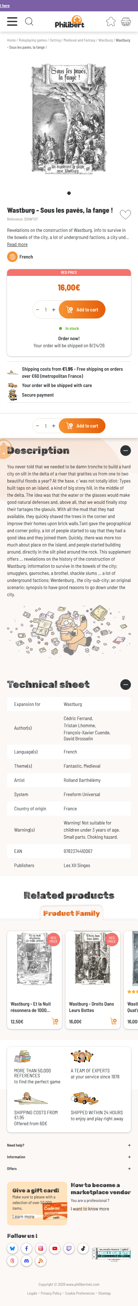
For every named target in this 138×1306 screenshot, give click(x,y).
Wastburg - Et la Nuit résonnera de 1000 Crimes (31, 1007)
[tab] (71, 913)
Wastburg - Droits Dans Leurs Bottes (91, 1007)
